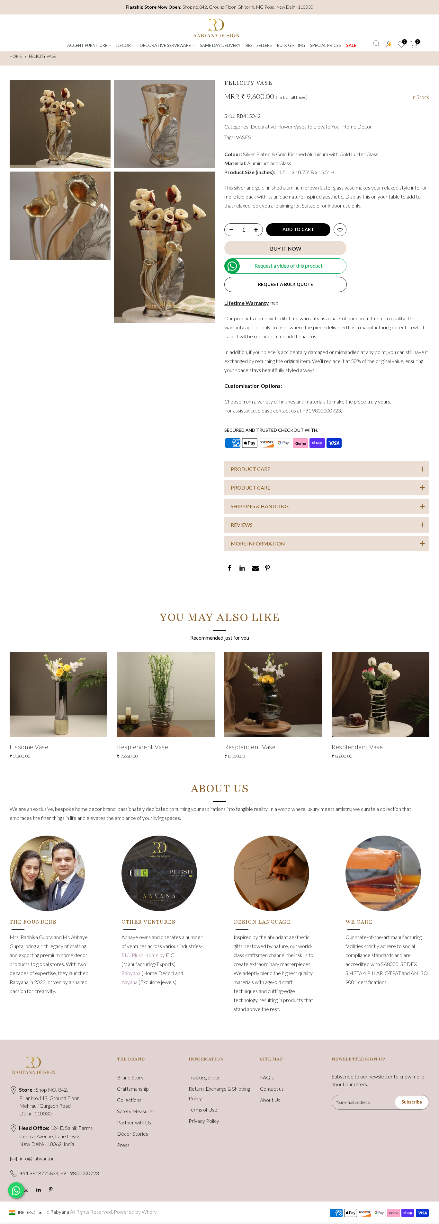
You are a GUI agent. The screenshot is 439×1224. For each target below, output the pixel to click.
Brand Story (130, 1077)
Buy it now (285, 248)
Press (123, 1145)
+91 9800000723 (321, 410)
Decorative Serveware (165, 45)
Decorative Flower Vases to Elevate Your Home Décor (311, 126)
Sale (351, 45)
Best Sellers (259, 45)
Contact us (272, 1089)
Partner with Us (134, 1122)
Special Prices (325, 45)
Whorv (149, 1212)
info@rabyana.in (37, 1158)
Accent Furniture (87, 45)
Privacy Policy (204, 1121)
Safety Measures (136, 1111)
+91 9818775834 (39, 1173)
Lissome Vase (29, 746)
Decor (123, 45)
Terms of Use (203, 1109)
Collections (129, 1100)
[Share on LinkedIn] (241, 568)
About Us (270, 1100)
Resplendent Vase (142, 746)
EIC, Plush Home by (143, 955)
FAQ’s (267, 1077)
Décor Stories (132, 1134)
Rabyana (131, 973)
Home (16, 56)
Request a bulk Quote (285, 284)
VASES (243, 137)
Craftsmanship (133, 1089)
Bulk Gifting (291, 45)
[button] (25, 1212)
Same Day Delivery (220, 45)
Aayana (130, 982)
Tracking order (204, 1077)
